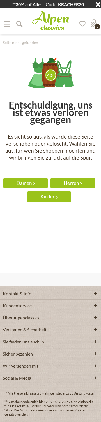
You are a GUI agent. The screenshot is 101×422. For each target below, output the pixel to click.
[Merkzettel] (80, 23)
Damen (24, 183)
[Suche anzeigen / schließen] (19, 23)
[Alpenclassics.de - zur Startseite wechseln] (50, 21)
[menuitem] (7, 23)
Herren (71, 183)
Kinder (47, 196)
